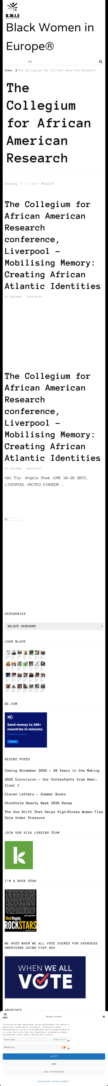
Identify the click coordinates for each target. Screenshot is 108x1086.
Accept (54, 1056)
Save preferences (54, 1072)
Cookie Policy (44, 1081)
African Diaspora (18, 193)
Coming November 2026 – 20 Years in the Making (52, 770)
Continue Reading (18, 493)
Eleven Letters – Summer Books (35, 794)
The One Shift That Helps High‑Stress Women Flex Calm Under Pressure (54, 815)
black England (47, 193)
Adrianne (16, 296)
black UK (69, 193)
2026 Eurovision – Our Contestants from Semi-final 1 (51, 782)
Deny (54, 1064)
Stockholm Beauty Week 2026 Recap (38, 803)
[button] (103, 1016)
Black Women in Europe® (50, 37)
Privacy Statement (60, 1081)
